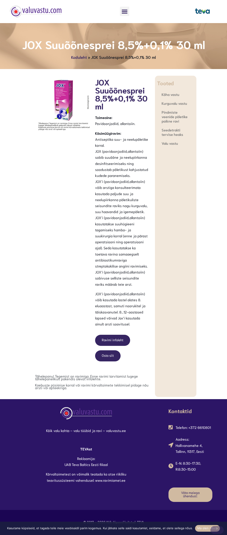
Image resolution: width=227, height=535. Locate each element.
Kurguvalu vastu (174, 103)
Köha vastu (170, 94)
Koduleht (79, 57)
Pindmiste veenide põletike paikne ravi (175, 116)
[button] (124, 11)
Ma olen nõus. (207, 528)
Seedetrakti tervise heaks (172, 132)
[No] (217, 530)
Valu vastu (170, 143)
